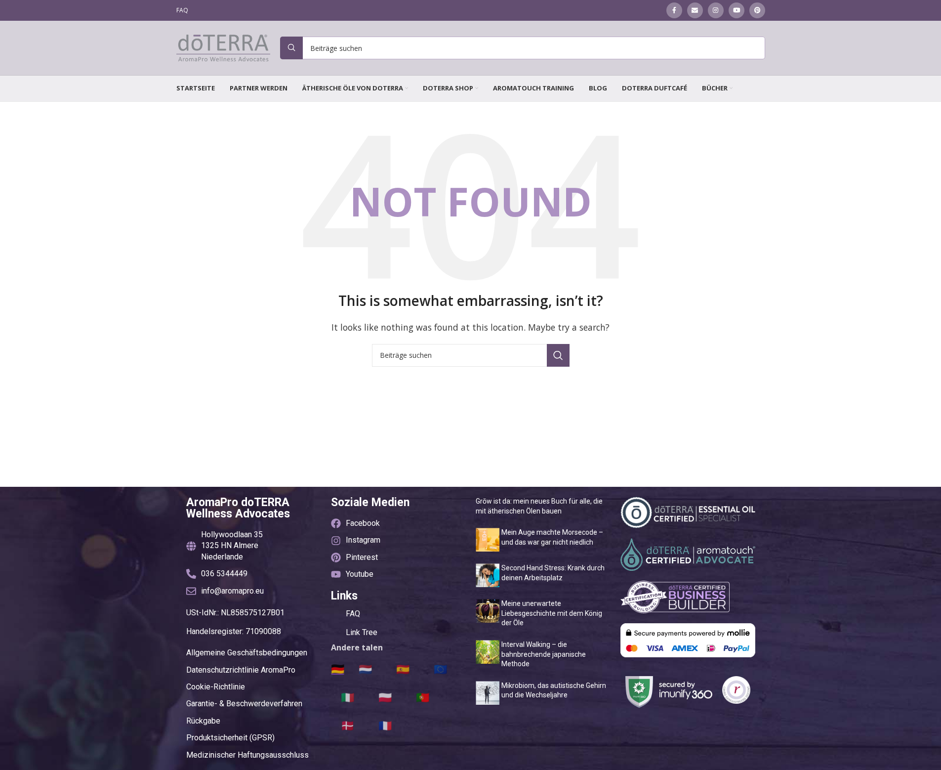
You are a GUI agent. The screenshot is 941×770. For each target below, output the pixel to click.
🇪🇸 (402, 668)
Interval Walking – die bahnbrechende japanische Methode (543, 654)
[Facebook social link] (674, 10)
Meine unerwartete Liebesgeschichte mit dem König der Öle (551, 613)
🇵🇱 (385, 696)
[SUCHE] (558, 355)
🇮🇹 (347, 696)
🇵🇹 (422, 696)
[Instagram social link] (716, 10)
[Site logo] (223, 47)
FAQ (353, 613)
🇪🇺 (440, 668)
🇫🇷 (385, 725)
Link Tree (361, 632)
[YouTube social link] (736, 10)
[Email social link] (695, 10)
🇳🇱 (365, 668)
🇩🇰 (347, 725)
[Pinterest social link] (757, 10)
